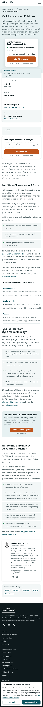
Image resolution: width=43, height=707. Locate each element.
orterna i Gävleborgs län (12, 402)
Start (3, 9)
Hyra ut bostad (7, 662)
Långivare (5, 644)
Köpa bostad (6, 656)
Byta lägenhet (7, 666)
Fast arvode (8, 288)
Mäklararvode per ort (9, 635)
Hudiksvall (26, 590)
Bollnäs (35, 590)
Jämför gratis (21, 151)
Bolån (4, 641)
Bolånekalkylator (8, 672)
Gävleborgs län (24, 9)
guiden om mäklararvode (13, 254)
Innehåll (7, 130)
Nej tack (11, 702)
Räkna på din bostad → (12, 119)
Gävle (7, 590)
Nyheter (5, 675)
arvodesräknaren (9, 276)
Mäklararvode (11, 9)
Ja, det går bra (31, 702)
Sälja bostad (6, 653)
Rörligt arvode (9, 301)
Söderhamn (9, 594)
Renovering (6, 659)
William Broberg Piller (20, 543)
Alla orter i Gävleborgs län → (14, 107)
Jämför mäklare (25, 59)
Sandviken (16, 590)
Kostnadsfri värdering (10, 669)
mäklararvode (11, 405)
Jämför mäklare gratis (22, 430)
